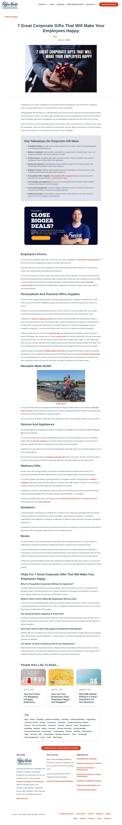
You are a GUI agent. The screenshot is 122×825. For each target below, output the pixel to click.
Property (68, 731)
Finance (27, 725)
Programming (58, 731)
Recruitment (87, 731)
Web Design (57, 737)
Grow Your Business (109, 4)
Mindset (37, 728)
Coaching (65, 719)
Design (42, 722)
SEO (40, 734)
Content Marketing (77, 719)
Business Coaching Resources (88, 785)
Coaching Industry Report (87, 790)
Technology (82, 734)
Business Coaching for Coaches (89, 763)
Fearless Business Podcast (78, 722)
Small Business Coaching (86, 759)
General (61, 725)
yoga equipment (44, 502)
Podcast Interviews (64, 728)
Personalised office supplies (62, 176)
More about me (22, 798)
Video (49, 737)
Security (33, 734)
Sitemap (107, 818)
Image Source (61, 404)
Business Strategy (52, 719)
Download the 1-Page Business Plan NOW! (61, 748)
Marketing (28, 728)
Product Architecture (32, 731)
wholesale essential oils (69, 499)
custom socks (60, 336)
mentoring (38, 781)
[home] (10, 5)
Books (32, 719)
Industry (69, 725)
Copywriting (90, 719)
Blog (26, 719)
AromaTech (86, 499)
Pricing (90, 814)
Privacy (91, 818)
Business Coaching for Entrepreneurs (85, 769)
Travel (42, 737)
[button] (43, 4)
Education (62, 722)
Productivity (46, 731)
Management (85, 725)
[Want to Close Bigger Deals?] (61, 226)
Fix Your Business (39, 725)
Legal (76, 725)
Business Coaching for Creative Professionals (89, 775)
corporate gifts (54, 333)
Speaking (60, 4)
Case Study (80, 814)
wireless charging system (42, 319)
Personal (52, 728)
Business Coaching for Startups (89, 781)
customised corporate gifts (87, 260)
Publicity (77, 731)
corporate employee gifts (90, 354)
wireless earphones (40, 441)
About (52, 4)
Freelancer (52, 725)
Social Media (48, 734)
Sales (26, 734)
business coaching (23, 781)
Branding (40, 719)
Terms (99, 818)
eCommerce (51, 722)
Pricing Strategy (80, 728)
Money (44, 728)
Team (55, 36)
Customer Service (31, 722)
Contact (83, 818)
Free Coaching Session (61, 759)
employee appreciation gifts (54, 351)
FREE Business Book (75, 4)
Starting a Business (62, 734)
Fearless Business (66, 814)
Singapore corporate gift (55, 457)
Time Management (31, 737)
